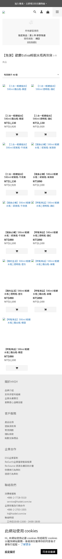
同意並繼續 (49, 552)
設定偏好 (10, 552)
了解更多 (26, 544)
